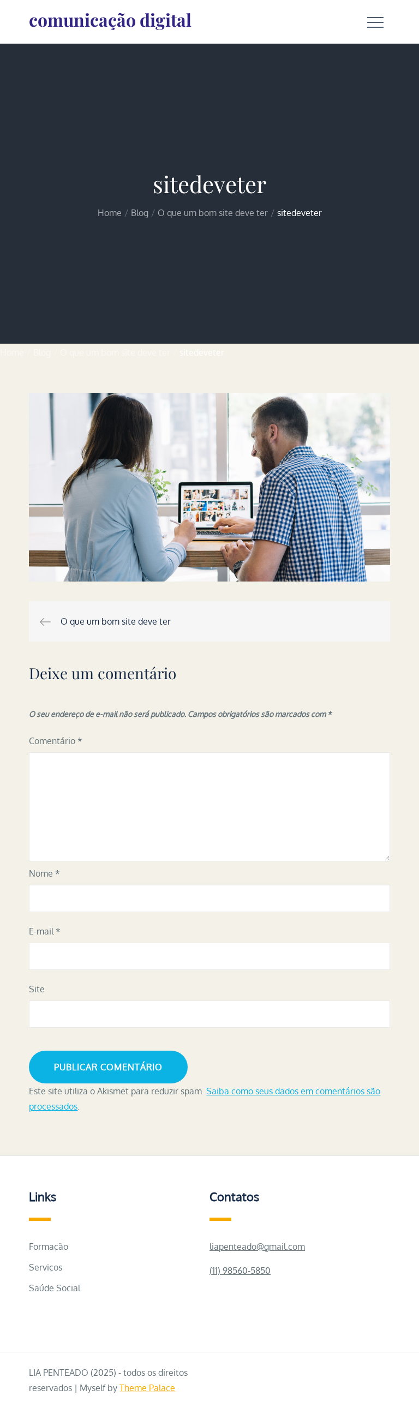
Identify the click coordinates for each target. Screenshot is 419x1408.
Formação (48, 1246)
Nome (44, 873)
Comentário (55, 740)
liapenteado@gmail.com (257, 1246)
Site (37, 989)
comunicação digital (110, 19)
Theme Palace (147, 1387)
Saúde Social (54, 1288)
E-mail (45, 931)
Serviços (45, 1267)
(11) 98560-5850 (240, 1270)
